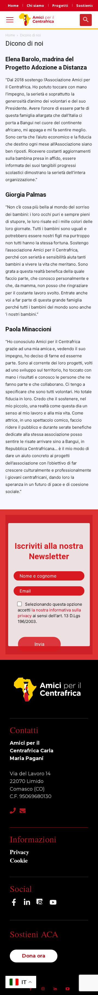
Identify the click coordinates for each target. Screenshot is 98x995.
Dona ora (33, 956)
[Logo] (37, 19)
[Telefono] (13, 811)
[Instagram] (40, 902)
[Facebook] (14, 902)
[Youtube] (67, 989)
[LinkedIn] (27, 902)
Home (10, 35)
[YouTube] (53, 902)
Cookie (19, 860)
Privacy (19, 852)
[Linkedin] (55, 989)
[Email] (23, 811)
